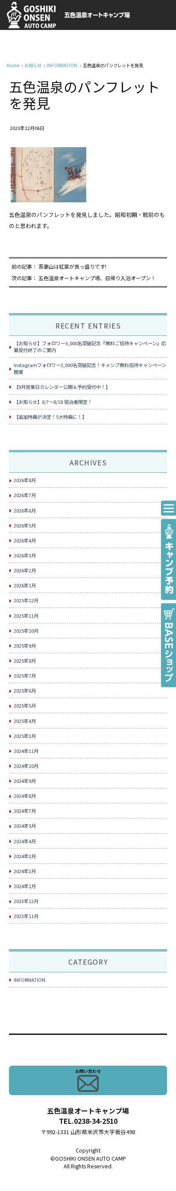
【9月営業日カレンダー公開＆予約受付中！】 (62, 386)
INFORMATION (62, 65)
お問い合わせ (88, 1071)
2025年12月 (26, 600)
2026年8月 (25, 480)
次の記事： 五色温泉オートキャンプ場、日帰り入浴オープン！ (84, 277)
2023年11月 (26, 916)
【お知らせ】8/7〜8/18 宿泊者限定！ (53, 401)
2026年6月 (25, 510)
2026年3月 (25, 555)
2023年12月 (26, 901)
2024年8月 (25, 795)
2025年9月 (25, 645)
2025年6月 (25, 690)
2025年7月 (25, 675)
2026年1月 (25, 585)
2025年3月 (25, 735)
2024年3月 (25, 856)
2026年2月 (25, 570)
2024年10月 (26, 765)
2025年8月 (25, 660)
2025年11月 (26, 615)
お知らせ (32, 65)
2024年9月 (25, 780)
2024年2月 (25, 871)
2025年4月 (25, 720)
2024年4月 (25, 841)
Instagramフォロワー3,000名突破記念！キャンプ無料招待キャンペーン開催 (90, 368)
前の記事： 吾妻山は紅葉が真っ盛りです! (59, 266)
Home (12, 65)
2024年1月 (25, 886)
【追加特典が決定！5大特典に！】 (50, 416)
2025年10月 (26, 630)
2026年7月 (25, 495)
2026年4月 (25, 540)
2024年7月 (25, 810)
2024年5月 (25, 825)
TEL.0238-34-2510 (88, 1121)
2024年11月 (26, 750)
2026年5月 (25, 525)
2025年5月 (25, 705)
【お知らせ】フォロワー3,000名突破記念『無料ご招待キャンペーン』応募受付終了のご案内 (90, 346)
